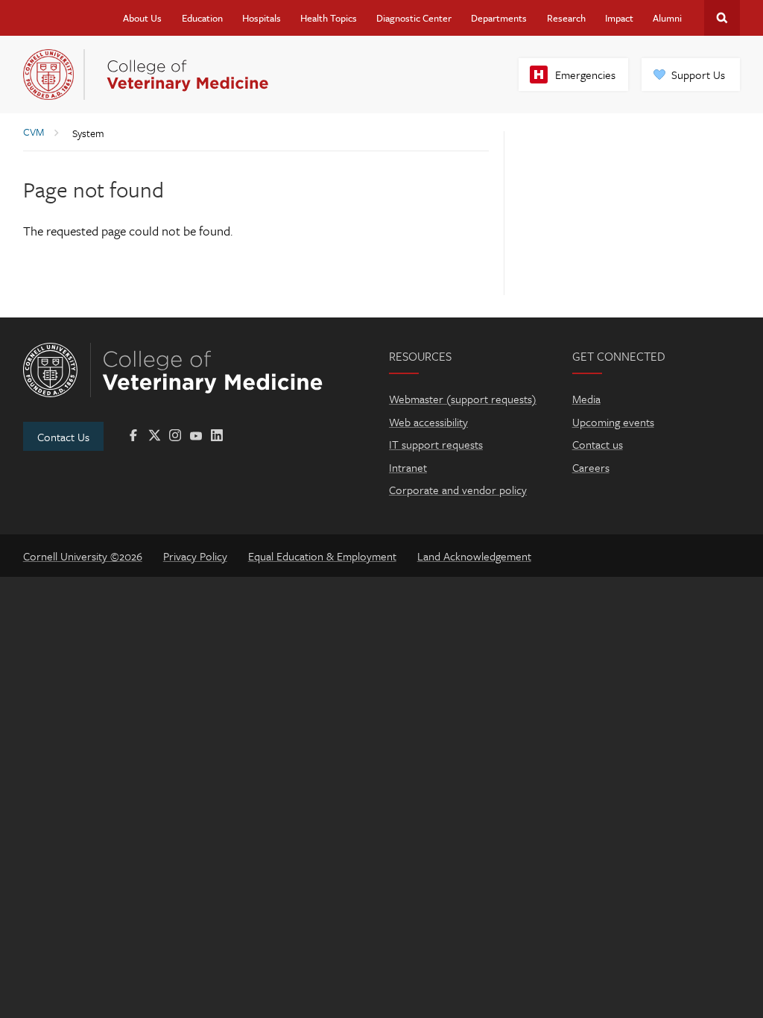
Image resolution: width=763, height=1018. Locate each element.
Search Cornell (722, 18)
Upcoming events (613, 422)
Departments (499, 17)
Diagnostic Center (414, 17)
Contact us (597, 444)
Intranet (408, 467)
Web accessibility (428, 422)
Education (202, 17)
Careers (591, 467)
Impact (619, 17)
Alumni (667, 17)
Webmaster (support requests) (462, 399)
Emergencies (585, 74)
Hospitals (261, 17)
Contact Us (63, 437)
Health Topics (328, 17)
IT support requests (436, 444)
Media (586, 399)
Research (566, 17)
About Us (142, 17)
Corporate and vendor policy (458, 489)
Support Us (698, 74)
